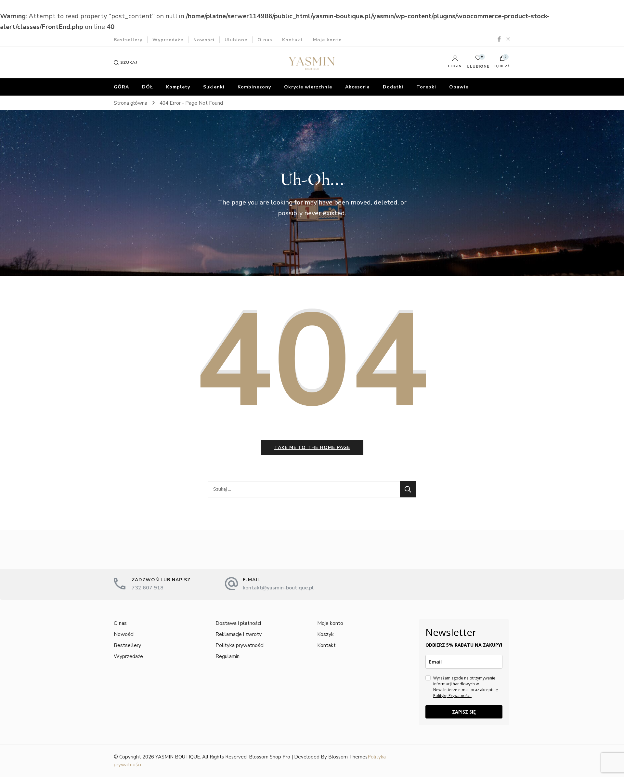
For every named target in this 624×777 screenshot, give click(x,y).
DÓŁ (147, 87)
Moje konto (327, 40)
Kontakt (292, 40)
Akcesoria (357, 87)
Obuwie (458, 87)
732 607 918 (147, 587)
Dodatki (393, 87)
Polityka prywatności (239, 645)
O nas (264, 40)
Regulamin (227, 656)
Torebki (426, 87)
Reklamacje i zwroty (238, 634)
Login (455, 65)
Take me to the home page (312, 447)
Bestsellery (128, 40)
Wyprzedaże (167, 40)
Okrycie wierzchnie (308, 87)
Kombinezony (254, 87)
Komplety (178, 87)
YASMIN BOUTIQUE (177, 757)
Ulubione (236, 40)
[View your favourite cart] (478, 60)
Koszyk (325, 634)
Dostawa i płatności (238, 623)
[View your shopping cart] (502, 60)
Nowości (203, 40)
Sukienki (214, 87)
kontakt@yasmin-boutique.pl (278, 587)
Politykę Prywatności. (452, 695)
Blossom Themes (348, 757)
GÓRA (121, 87)
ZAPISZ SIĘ (464, 712)
